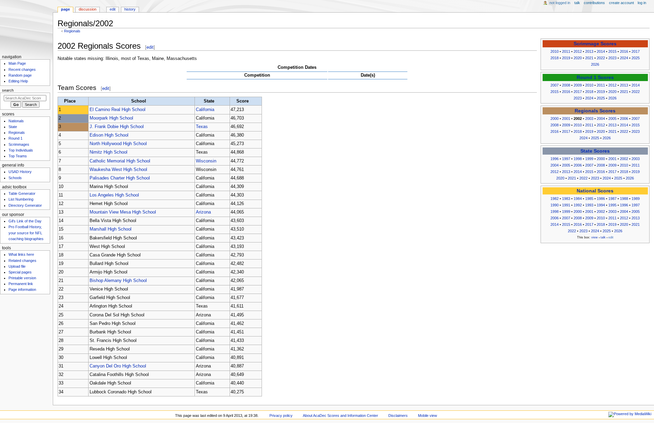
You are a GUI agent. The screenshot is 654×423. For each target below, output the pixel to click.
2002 (624, 159)
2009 (578, 85)
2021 (589, 58)
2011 (566, 51)
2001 (566, 118)
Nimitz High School (108, 152)
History (130, 9)
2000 (554, 118)
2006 (624, 118)
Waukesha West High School (118, 169)
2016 (624, 51)
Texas (202, 126)
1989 (636, 199)
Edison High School (109, 135)
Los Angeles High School (114, 195)
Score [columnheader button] (242, 101)
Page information (22, 289)
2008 (566, 85)
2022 (601, 58)
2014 (601, 51)
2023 (612, 58)
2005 (612, 118)
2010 (554, 51)
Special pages (20, 272)
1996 (554, 159)
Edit (112, 9)
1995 (612, 205)
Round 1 (15, 138)
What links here (21, 254)
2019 (566, 58)
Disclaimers (398, 415)
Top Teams (18, 156)
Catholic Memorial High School (120, 161)
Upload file (17, 266)
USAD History (20, 172)
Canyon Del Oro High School (118, 366)
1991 (566, 205)
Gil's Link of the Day (25, 221)
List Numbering (21, 199)
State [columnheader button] (209, 101)
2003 (589, 118)
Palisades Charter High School (120, 178)
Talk (577, 3)
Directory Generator (25, 205)
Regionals (72, 31)
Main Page (17, 63)
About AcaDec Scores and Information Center (340, 415)
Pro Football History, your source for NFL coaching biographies (26, 232)
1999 (589, 159)
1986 (601, 199)
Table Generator (22, 193)
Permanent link (21, 284)
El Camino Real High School (117, 109)
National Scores (595, 190)
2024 (624, 58)
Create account (621, 3)
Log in (642, 3)
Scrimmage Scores (595, 43)
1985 (589, 199)
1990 (554, 205)
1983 (566, 199)
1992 (578, 205)
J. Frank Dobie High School (117, 126)
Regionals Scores (595, 110)
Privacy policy (281, 415)
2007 (554, 85)
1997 (566, 159)
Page (65, 9)
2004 (601, 118)
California (205, 109)
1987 (612, 199)
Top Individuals (21, 150)
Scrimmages (19, 144)
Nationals (16, 121)
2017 (636, 51)
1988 (624, 199)
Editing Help (18, 81)
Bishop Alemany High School (118, 280)
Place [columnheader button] (70, 101)
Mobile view (427, 415)
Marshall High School (110, 229)
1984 (578, 199)
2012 (578, 51)
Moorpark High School (111, 118)
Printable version (22, 278)
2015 (612, 51)
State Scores (595, 151)
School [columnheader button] (138, 101)
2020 (578, 58)
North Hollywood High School (118, 143)
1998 (578, 159)
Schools (15, 178)
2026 (595, 64)
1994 (601, 205)
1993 (589, 205)
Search (8, 90)
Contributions (594, 3)
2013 (589, 51)
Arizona (203, 212)
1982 (554, 199)
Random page (20, 75)
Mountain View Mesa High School (123, 212)
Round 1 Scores (595, 77)
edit (150, 47)
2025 (636, 58)
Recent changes (22, 69)
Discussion (87, 9)
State (13, 127)
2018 (554, 58)
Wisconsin (206, 161)
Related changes (22, 260)
